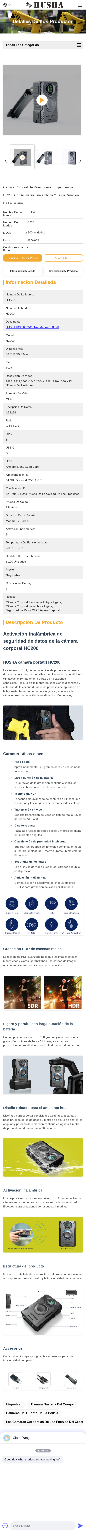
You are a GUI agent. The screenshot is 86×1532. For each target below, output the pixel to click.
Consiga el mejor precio (23, 258)
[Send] (80, 1525)
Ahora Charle (63, 258)
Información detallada (22, 271)
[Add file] (5, 1525)
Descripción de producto (63, 271)
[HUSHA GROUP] (44, 5)
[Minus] (80, 1438)
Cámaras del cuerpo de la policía (32, 1413)
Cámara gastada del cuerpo (52, 1404)
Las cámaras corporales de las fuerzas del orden (45, 1422)
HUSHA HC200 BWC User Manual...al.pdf (32, 327)
